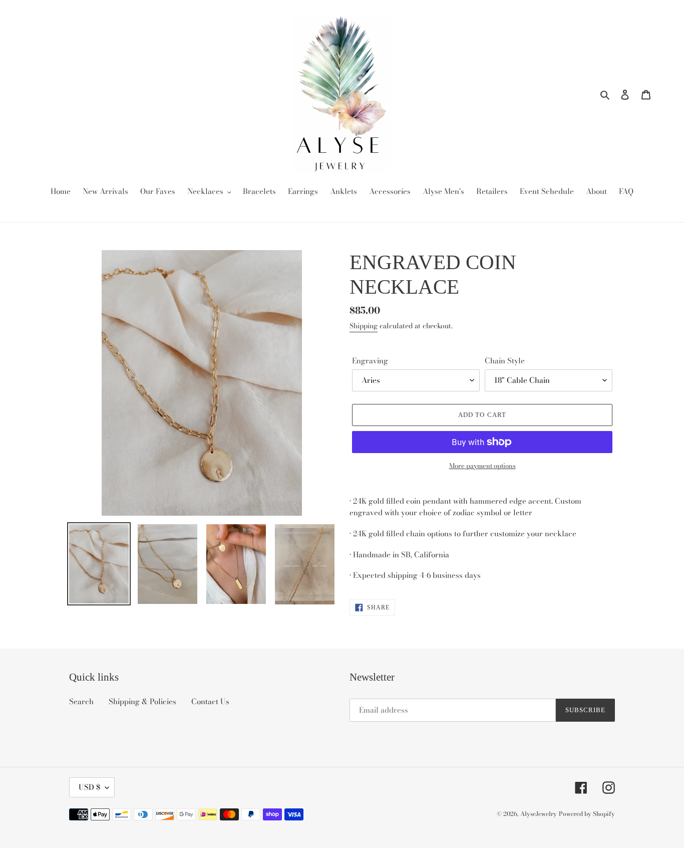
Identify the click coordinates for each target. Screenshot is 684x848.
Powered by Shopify (587, 813)
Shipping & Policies (142, 701)
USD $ (89, 787)
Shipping (364, 325)
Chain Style (505, 360)
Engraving (370, 360)
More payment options (482, 466)
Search (81, 701)
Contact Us (210, 701)
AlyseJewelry (538, 813)
